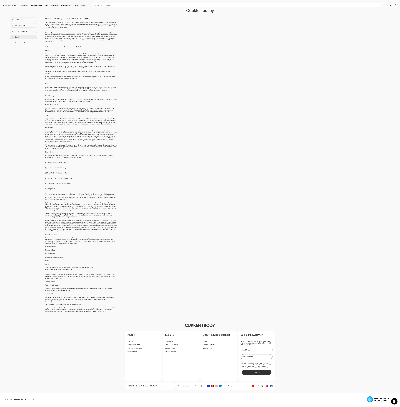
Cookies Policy (170, 348)
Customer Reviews (134, 345)
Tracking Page (207, 348)
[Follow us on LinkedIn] (271, 386)
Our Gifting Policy (171, 351)
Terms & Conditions (171, 345)
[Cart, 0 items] (395, 5)
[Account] (390, 5)
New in (83, 5)
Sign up (256, 372)
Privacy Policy (169, 341)
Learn (76, 5)
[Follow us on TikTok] (258, 386)
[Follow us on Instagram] (262, 386)
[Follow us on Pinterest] (267, 386)
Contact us (206, 341)
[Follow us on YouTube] (253, 386)
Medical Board (132, 351)
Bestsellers (24, 5)
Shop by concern (66, 5)
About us (130, 341)
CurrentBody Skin (36, 5)
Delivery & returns (209, 345)
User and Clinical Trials (135, 348)
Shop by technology (51, 5)
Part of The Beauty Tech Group (19, 399)
